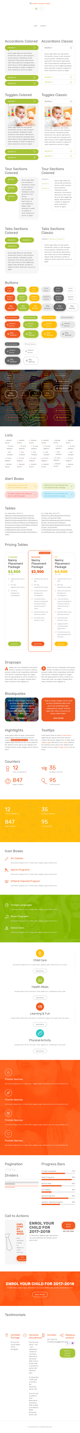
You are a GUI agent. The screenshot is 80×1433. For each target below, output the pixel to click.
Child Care (40, 960)
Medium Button (10, 298)
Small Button (9, 290)
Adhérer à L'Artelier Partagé (67, 1353)
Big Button (11, 307)
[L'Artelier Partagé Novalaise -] (40, 3)
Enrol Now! (68, 1225)
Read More (40, 971)
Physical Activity (40, 1040)
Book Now (14, 644)
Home (35, 26)
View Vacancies (22, 1258)
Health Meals (40, 987)
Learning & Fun (40, 1013)
